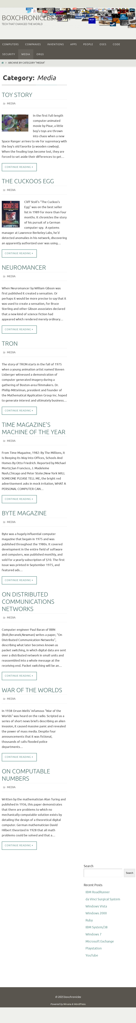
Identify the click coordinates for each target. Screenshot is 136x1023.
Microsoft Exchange (100, 932)
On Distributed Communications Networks (28, 596)
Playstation (94, 939)
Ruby (89, 911)
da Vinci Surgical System (103, 890)
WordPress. (80, 995)
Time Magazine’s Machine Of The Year (33, 424)
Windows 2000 (96, 904)
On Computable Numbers (26, 767)
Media (11, 103)
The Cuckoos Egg (28, 180)
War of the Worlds (32, 683)
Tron (10, 340)
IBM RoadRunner (98, 883)
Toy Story (17, 95)
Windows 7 (93, 925)
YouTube (92, 946)
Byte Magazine (24, 508)
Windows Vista (96, 897)
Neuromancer (24, 265)
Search (88, 857)
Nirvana (67, 995)
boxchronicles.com (36, 18)
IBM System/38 (96, 918)
